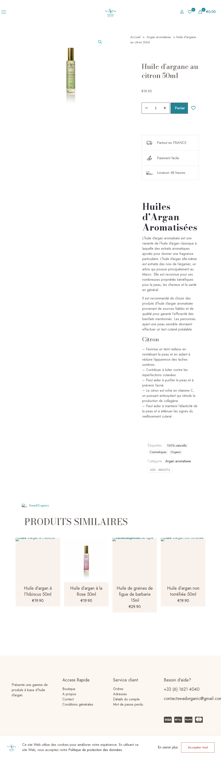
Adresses (120, 694)
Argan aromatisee (159, 37)
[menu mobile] (3, 12)
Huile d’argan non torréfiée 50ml (183, 591)
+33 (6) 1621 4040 (181, 689)
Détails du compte (126, 699)
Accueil (135, 37)
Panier (180, 108)
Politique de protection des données (95, 749)
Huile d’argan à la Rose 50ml (86, 591)
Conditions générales (77, 704)
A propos (69, 694)
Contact (68, 699)
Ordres (118, 688)
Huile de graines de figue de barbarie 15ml (135, 594)
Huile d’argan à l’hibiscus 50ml (38, 591)
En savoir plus (168, 747)
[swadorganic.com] (110, 12)
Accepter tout (198, 747)
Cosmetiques (158, 452)
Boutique (68, 688)
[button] (100, 42)
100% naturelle (177, 445)
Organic (175, 452)
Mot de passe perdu (128, 704)
